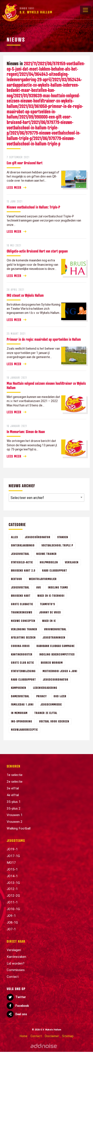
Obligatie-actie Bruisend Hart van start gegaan (37, 251)
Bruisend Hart (20, 595)
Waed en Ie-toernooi (50, 595)
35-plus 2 (14, 808)
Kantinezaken (16, 957)
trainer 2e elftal (45, 713)
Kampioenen (18, 687)
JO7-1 (11, 929)
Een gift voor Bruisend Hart (24, 162)
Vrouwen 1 (14, 815)
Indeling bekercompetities (57, 654)
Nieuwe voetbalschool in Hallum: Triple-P (33, 207)
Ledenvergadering (45, 687)
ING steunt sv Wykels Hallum (25, 295)
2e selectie (14, 782)
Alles (14, 537)
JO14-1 (12, 876)
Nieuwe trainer (46, 554)
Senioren (13, 766)
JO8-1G (12, 922)
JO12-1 (12, 889)
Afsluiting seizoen (23, 637)
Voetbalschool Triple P (57, 545)
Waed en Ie (49, 621)
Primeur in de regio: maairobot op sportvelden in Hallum (44, 339)
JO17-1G (13, 856)
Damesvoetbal (20, 696)
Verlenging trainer (24, 629)
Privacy (41, 696)
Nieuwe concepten (23, 621)
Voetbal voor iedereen (54, 721)
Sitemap (68, 1036)
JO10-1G (13, 909)
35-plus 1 (14, 802)
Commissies (16, 970)
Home (23, 1036)
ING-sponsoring (21, 721)
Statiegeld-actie (22, 562)
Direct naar (16, 941)
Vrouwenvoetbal (55, 629)
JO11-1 (12, 902)
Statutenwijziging (23, 671)
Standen (62, 537)
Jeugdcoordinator (55, 679)
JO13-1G (13, 883)
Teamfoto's (47, 604)
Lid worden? (15, 963)
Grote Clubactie (22, 604)
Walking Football (18, 828)
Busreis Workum (52, 662)
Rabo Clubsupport (54, 570)
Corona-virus (20, 646)
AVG (38, 587)
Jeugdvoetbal (20, 554)
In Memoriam (19, 713)
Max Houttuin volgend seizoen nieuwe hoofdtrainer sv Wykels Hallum (46, 385)
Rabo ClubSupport (23, 679)
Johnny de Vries (50, 612)
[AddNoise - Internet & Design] (43, 1045)
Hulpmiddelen (49, 562)
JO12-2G (13, 896)
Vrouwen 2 (14, 822)
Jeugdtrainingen (54, 637)
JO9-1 (11, 916)
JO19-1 (12, 849)
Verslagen (72, 562)
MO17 (11, 863)
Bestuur (16, 579)
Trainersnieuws (21, 612)
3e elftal (13, 788)
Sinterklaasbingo (23, 545)
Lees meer (14, 187)
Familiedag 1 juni (22, 704)
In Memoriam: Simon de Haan (26, 431)
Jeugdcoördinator (37, 537)
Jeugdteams (16, 840)
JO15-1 (12, 869)
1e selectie (14, 775)
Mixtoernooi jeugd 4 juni (60, 671)
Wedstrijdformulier (43, 579)
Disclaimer (52, 1036)
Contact (13, 977)
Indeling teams (58, 587)
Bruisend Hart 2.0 (23, 570)
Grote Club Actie (22, 662)
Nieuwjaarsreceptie (24, 729)
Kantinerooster (21, 654)
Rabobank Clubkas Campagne (56, 646)
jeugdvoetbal (20, 587)
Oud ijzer (60, 696)
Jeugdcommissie (51, 704)
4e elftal (13, 795)
